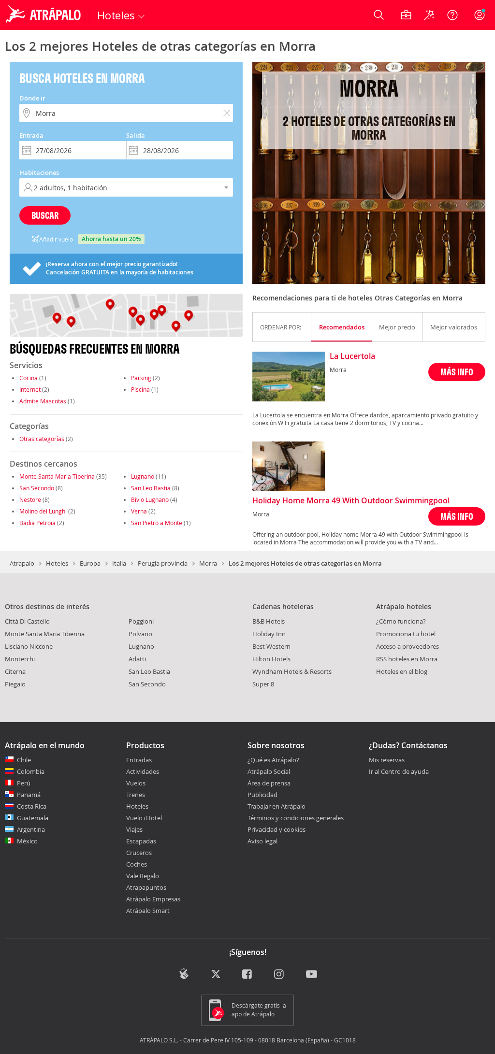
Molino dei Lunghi (43, 511)
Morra (208, 563)
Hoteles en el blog (401, 671)
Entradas (139, 759)
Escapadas (141, 841)
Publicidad (262, 794)
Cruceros (139, 852)
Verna (139, 511)
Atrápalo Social (269, 771)
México (27, 841)
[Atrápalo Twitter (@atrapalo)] (215, 974)
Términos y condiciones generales (296, 817)
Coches (136, 864)
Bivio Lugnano (150, 499)
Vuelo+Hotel (144, 817)
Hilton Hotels (271, 659)
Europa (90, 563)
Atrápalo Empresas (153, 899)
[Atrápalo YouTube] (311, 974)
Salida (135, 135)
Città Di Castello (27, 621)
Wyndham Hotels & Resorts (292, 671)
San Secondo (36, 488)
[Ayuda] (452, 15)
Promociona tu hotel (406, 633)
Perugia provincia (163, 563)
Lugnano (142, 476)
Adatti (137, 659)
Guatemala (32, 817)
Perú (23, 783)
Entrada (31, 135)
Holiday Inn (269, 633)
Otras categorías (41, 438)
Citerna (15, 671)
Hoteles (57, 563)
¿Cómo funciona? (401, 621)
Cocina (28, 378)
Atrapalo (22, 563)
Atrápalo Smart (148, 910)
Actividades (142, 771)
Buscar (44, 215)
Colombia (30, 771)
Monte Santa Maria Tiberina (57, 476)
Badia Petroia (37, 523)
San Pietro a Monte (156, 523)
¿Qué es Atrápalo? (273, 759)
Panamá (29, 794)
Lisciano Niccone (29, 646)
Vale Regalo (142, 875)
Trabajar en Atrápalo (277, 806)
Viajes (134, 829)
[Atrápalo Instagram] (279, 974)
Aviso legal (262, 841)
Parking (141, 378)
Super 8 (263, 684)
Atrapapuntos (146, 887)
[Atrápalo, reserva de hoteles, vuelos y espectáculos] (44, 15)
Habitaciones (39, 172)
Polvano (140, 633)
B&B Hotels (268, 621)
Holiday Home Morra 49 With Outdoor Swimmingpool (351, 501)
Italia (119, 563)
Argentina (31, 829)
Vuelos (136, 783)
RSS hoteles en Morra (406, 659)
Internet (30, 389)
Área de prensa (269, 783)
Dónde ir (32, 98)
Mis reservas (387, 760)
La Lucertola (352, 356)
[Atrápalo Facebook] (247, 974)
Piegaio (15, 684)
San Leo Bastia (151, 488)
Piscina (140, 389)
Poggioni (141, 621)
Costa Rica (31, 806)
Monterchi (20, 659)
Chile (24, 759)
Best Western (271, 646)
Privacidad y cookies (277, 829)
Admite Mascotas (42, 401)
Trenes (135, 794)
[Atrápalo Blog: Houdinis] (183, 973)
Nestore (30, 499)
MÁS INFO (456, 372)
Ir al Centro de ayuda (399, 772)
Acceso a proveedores (407, 646)
